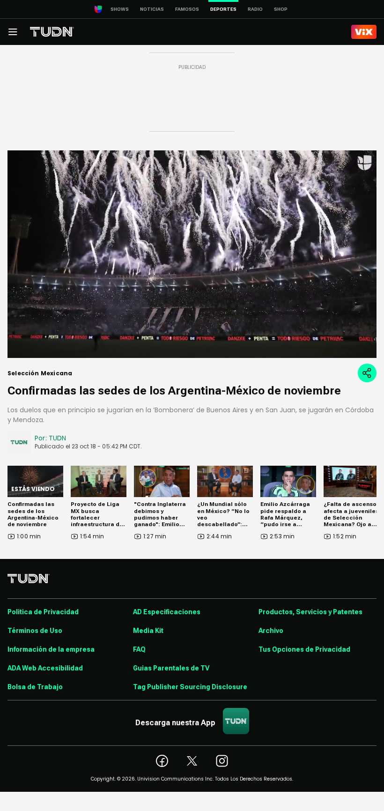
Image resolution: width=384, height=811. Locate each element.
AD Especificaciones (166, 612)
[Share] (367, 373)
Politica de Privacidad (43, 612)
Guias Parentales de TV (171, 668)
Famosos (187, 9)
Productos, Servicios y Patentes (310, 612)
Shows (120, 9)
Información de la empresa (51, 649)
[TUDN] (52, 32)
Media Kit (148, 630)
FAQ (139, 649)
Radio (255, 9)
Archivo (270, 630)
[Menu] (13, 32)
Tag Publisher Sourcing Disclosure (190, 687)
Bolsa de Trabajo (35, 687)
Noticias (152, 9)
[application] (192, 254)
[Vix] (364, 32)
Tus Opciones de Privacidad (304, 649)
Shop (281, 9)
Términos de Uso (34, 630)
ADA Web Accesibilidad (45, 668)
